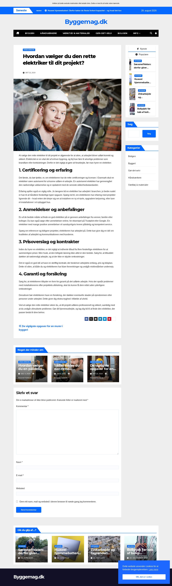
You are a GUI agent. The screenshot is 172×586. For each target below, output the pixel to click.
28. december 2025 (139, 558)
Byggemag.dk (86, 21)
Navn (19, 462)
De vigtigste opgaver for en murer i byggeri (102, 369)
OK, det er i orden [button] (144, 577)
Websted (20, 488)
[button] (151, 33)
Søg (130, 124)
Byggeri (29, 33)
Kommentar (22, 406)
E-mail (20, 475)
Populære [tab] (143, 54)
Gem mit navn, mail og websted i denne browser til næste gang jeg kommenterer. (57, 501)
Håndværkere (48, 33)
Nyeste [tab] (143, 49)
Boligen (122, 33)
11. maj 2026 (99, 558)
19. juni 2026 (63, 558)
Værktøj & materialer (76, 33)
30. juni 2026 (27, 558)
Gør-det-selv (104, 33)
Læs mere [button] (153, 569)
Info (136, 33)
